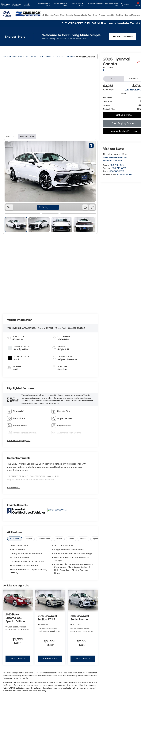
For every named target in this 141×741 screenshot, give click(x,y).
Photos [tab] (10, 137)
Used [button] (62, 15)
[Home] (43, 15)
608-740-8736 (119, 168)
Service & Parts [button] (80, 15)
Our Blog (119, 15)
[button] (13, 399)
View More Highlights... (18, 440)
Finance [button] (102, 15)
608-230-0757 (117, 165)
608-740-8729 (116, 171)
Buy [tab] (113, 79)
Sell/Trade (55, 15)
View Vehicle (17, 658)
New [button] (47, 15)
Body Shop (92, 15)
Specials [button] (69, 15)
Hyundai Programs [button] (132, 15)
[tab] (14, 539)
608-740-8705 (124, 174)
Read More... (13, 487)
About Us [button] (110, 15)
